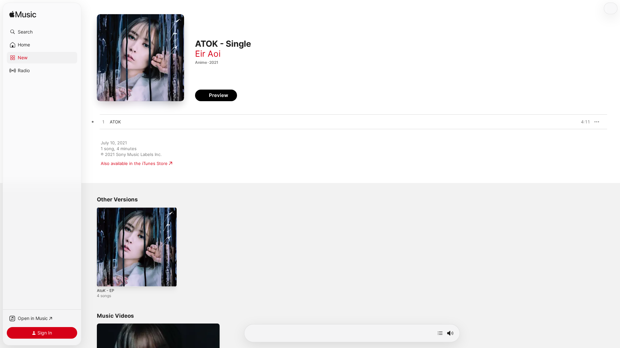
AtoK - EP (106, 209)
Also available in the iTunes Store (134, 163)
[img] (22, 14)
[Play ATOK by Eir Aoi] (103, 122)
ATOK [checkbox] (115, 121)
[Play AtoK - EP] (105, 279)
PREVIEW (583, 122)
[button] (42, 31)
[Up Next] (440, 333)
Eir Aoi (208, 54)
